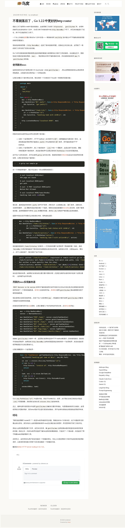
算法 (100, 301)
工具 (100, 293)
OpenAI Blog (103, 370)
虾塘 (63, 4)
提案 (25, 37)
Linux (100, 277)
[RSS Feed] (105, 4)
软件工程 (101, 311)
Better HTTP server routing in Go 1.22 (30, 447)
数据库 (101, 295)
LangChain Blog (104, 388)
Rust (100, 279)
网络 (100, 304)
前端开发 (101, 285)
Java (100, 274)
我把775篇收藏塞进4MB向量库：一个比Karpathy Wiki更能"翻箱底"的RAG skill (108, 343)
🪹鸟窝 (23, 4)
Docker (101, 269)
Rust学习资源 (91, 4)
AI (99, 261)
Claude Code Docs (105, 379)
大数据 (101, 290)
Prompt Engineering (105, 390)
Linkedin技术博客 (104, 402)
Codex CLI (102, 381)
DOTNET (102, 266)
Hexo (69, 522)
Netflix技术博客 (104, 399)
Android (101, 263)
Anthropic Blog (103, 367)
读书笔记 (101, 309)
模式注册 (67, 306)
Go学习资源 (79, 4)
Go (18, 455)
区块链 (101, 287)
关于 (100, 4)
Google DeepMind (105, 372)
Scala (101, 282)
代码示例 (64, 155)
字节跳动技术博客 (104, 397)
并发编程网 (102, 405)
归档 (49, 4)
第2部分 (53, 290)
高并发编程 (102, 314)
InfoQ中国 (102, 407)
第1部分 (37, 290)
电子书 (70, 4)
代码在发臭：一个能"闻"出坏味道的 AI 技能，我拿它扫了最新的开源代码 (109, 330)
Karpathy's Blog (104, 375)
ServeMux (66, 208)
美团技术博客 (103, 394)
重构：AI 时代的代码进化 (106, 354)
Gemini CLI (102, 384)
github (56, 4)
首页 (43, 4)
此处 (29, 306)
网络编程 (101, 306)
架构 (100, 298)
